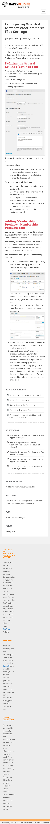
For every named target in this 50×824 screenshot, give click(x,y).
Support (6, 666)
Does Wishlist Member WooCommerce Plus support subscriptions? (26, 436)
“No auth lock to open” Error (20, 410)
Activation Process (13, 501)
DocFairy (6, 629)
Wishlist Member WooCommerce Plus (20, 487)
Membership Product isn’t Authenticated (25, 395)
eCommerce (38, 501)
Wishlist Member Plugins (15, 517)
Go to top (41, 216)
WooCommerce (27, 503)
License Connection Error (19, 400)
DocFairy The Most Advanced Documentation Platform (29, 823)
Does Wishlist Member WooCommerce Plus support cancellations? (26, 460)
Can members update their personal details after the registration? (26, 467)
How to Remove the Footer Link (22, 405)
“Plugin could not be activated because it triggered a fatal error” (25, 416)
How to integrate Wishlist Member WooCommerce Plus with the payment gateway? (24, 444)
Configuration (27, 501)
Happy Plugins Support (30, 39)
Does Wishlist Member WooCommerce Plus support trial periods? (26, 453)
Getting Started (11, 531)
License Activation (13, 503)
